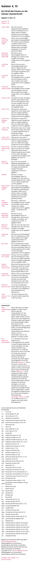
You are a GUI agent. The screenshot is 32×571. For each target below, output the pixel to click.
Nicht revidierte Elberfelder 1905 (5, 203)
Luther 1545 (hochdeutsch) (6, 138)
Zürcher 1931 (6, 98)
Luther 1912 (5, 109)
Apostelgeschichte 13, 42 (19, 397)
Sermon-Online (6, 559)
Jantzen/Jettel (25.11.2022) (6, 256)
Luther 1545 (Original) (5, 129)
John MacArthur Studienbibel (5, 340)
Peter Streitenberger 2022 (6, 309)
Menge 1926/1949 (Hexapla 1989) (5, 41)
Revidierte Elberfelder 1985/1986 (5, 55)
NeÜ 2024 (5, 244)
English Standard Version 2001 (6, 266)
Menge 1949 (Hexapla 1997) (5, 187)
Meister (4, 174)
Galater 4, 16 (5, 23)
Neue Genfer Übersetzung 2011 (6, 148)
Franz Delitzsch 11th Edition (6, 296)
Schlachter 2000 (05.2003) (6, 87)
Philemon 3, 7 (20, 371)
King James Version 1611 (6, 274)
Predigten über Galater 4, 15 (10, 558)
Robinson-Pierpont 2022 (6, 286)
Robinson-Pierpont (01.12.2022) (5, 226)
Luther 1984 (5, 27)
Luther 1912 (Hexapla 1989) (5, 120)
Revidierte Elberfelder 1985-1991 (5, 215)
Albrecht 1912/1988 (5, 162)
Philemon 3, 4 (22, 362)
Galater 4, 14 (5, 21)
